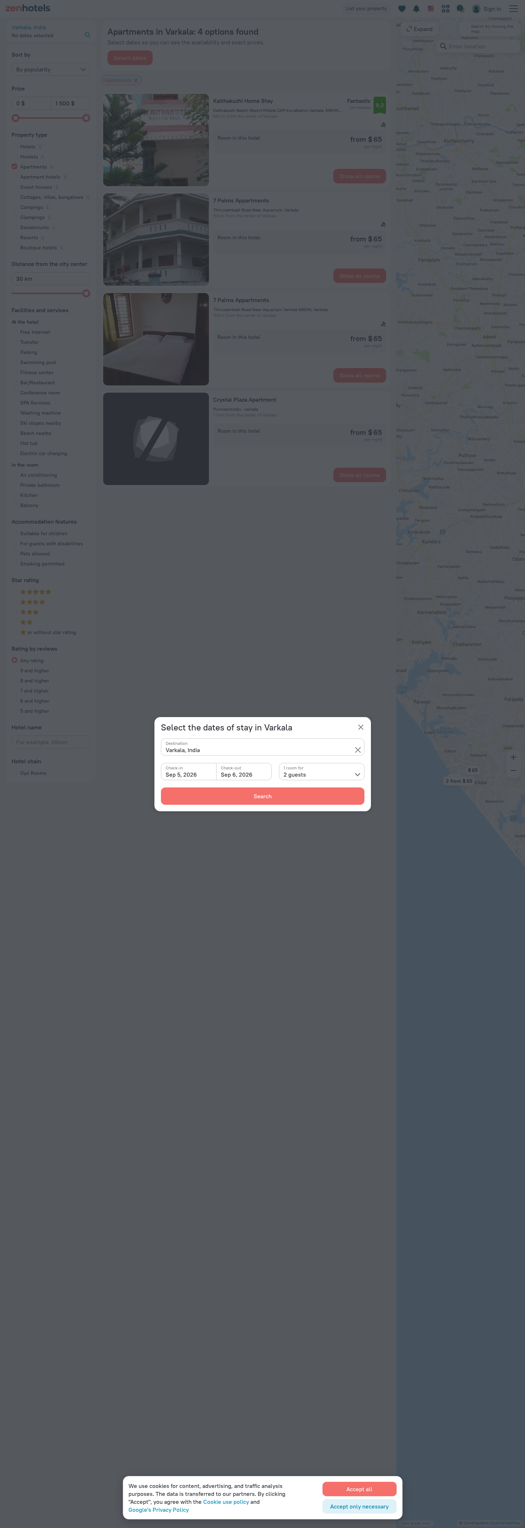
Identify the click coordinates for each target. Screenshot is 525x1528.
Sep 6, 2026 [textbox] (237, 774)
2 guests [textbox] (295, 774)
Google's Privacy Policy (158, 1509)
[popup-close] (361, 727)
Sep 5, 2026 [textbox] (181, 774)
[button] (358, 750)
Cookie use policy (226, 1501)
